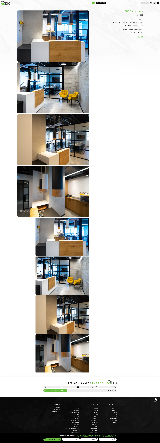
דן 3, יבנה (58, 407)
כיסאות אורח (95, 418)
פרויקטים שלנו (75, 422)
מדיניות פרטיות (113, 420)
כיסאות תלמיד (94, 420)
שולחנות (96, 410)
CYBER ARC (76, 426)
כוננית (77, 408)
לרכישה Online (145, 3)
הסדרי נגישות (113, 416)
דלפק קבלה (95, 414)
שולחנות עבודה (94, 433)
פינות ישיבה (76, 418)
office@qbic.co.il (56, 411)
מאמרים (115, 412)
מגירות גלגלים (76, 416)
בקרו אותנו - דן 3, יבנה (113, 3)
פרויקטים (114, 410)
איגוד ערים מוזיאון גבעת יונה (72, 428)
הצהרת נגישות (113, 418)
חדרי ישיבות (95, 424)
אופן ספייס (95, 412)
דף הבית (114, 408)
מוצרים (115, 414)
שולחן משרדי (94, 428)
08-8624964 (57, 409)
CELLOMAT (76, 424)
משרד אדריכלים (75, 433)
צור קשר (114, 422)
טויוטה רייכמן (76, 430)
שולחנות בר (95, 430)
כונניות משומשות (75, 412)
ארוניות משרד (76, 410)
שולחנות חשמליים (75, 420)
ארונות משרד (76, 414)
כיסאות (96, 408)
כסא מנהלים (95, 422)
